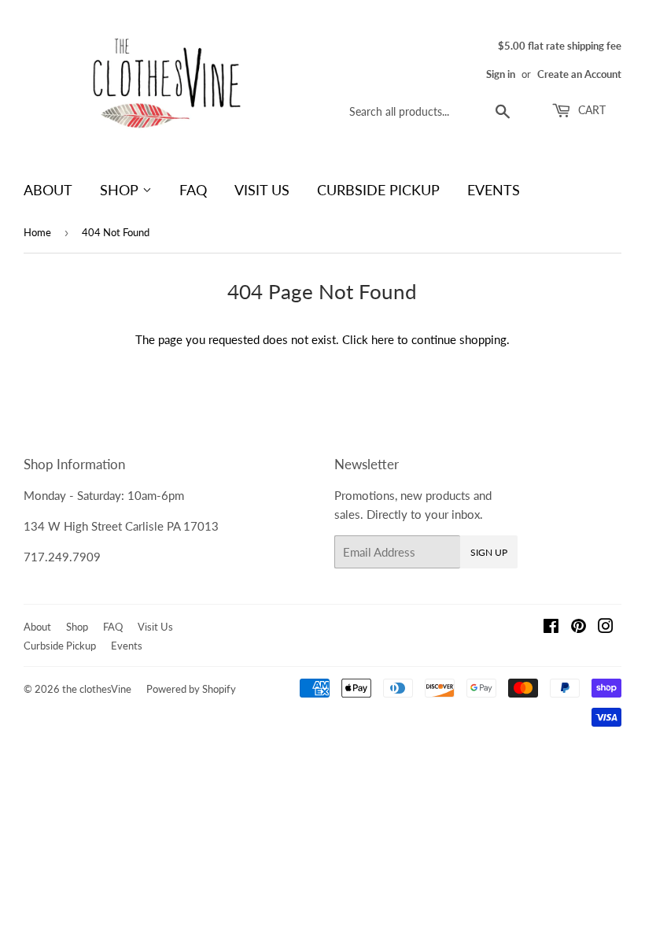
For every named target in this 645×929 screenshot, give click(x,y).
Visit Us (261, 189)
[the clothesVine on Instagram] (606, 627)
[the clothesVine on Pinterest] (578, 627)
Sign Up (488, 552)
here (382, 339)
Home (37, 232)
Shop (121, 189)
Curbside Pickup (378, 189)
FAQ (193, 189)
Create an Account (579, 74)
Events (493, 189)
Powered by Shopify (191, 689)
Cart (590, 110)
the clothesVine (96, 689)
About (48, 189)
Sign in (500, 74)
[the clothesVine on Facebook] (551, 627)
